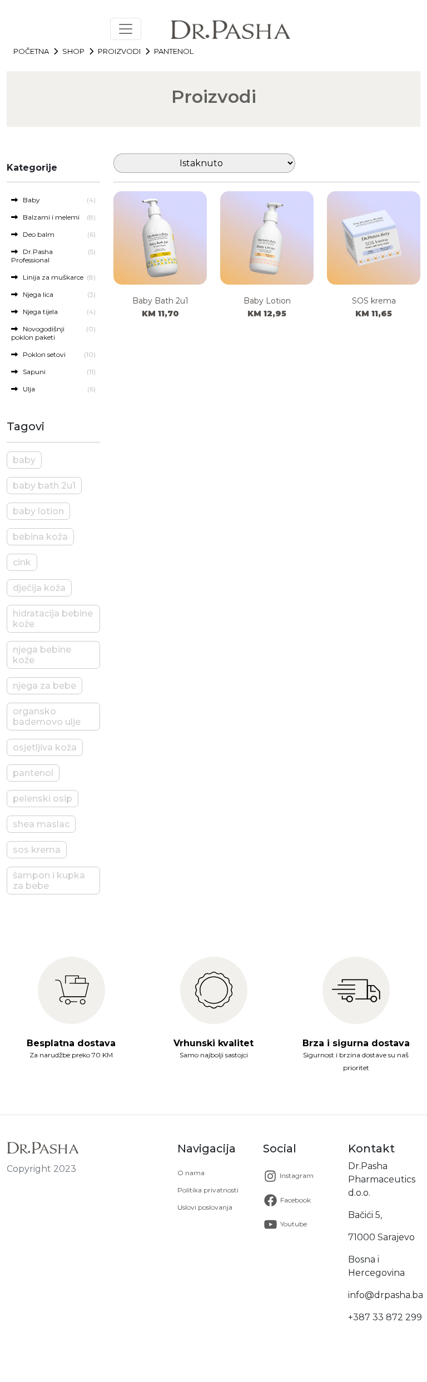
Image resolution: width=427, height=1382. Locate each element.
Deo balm (36, 234)
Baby (29, 200)
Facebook (295, 1200)
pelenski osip (42, 798)
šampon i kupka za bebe (49, 880)
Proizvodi (119, 51)
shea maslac (41, 824)
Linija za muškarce (50, 277)
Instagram (296, 1175)
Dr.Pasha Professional (32, 255)
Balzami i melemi (49, 217)
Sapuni (32, 371)
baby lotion (38, 511)
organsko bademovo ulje (47, 716)
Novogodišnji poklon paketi (37, 333)
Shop (73, 51)
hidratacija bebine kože (53, 618)
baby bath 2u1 (44, 485)
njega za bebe (44, 685)
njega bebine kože (42, 654)
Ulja (26, 389)
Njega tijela (38, 311)
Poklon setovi (42, 354)
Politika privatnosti (208, 1190)
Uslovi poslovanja (204, 1207)
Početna (31, 51)
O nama (191, 1173)
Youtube (293, 1224)
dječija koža (39, 588)
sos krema (37, 849)
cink (22, 562)
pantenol (33, 773)
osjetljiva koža (45, 747)
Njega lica (35, 294)
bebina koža (40, 536)
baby (24, 460)
